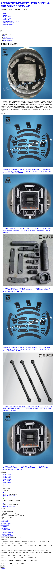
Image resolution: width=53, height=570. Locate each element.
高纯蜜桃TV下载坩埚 (5, 521)
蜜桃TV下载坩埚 (7, 477)
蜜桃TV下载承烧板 (7, 40)
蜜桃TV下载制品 (7, 16)
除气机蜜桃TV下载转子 (6, 523)
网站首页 (5, 13)
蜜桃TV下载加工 (4, 526)
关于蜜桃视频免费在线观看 (9, 22)
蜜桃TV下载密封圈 (5, 525)
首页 (4, 35)
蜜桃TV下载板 (6, 19)
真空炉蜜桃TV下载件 (8, 38)
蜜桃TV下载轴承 (7, 479)
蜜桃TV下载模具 (7, 18)
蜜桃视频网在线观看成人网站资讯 (11, 21)
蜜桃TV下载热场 (7, 482)
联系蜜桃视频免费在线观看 (9, 24)
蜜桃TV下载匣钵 (4, 528)
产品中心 (5, 15)
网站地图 (3, 568)
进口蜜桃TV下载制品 (5, 529)
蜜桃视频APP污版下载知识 (7, 534)
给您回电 (2, 567)
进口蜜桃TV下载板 (5, 520)
